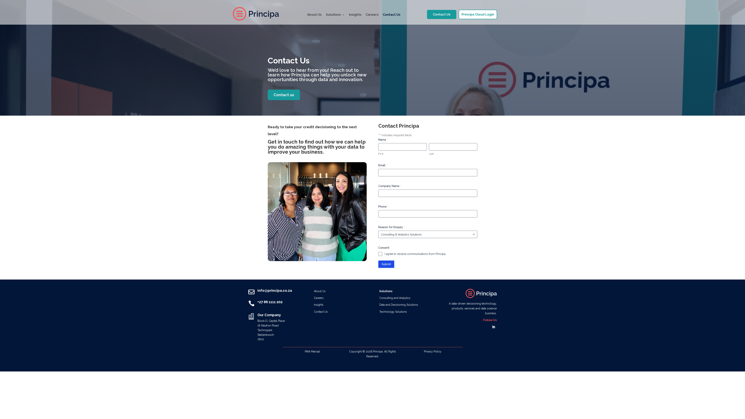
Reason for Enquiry (391, 227)
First (380, 153)
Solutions (333, 14)
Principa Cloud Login (478, 14)
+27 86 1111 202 (269, 302)
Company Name (389, 186)
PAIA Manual (312, 351)
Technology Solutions (393, 311)
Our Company (269, 315)
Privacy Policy (432, 351)
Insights (355, 14)
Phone (383, 206)
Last (431, 153)
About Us (314, 14)
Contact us (284, 95)
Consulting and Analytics (394, 298)
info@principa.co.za (274, 290)
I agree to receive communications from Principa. (415, 253)
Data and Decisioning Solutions (398, 304)
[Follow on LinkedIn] (493, 327)
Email (382, 165)
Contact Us (391, 14)
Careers (372, 14)
